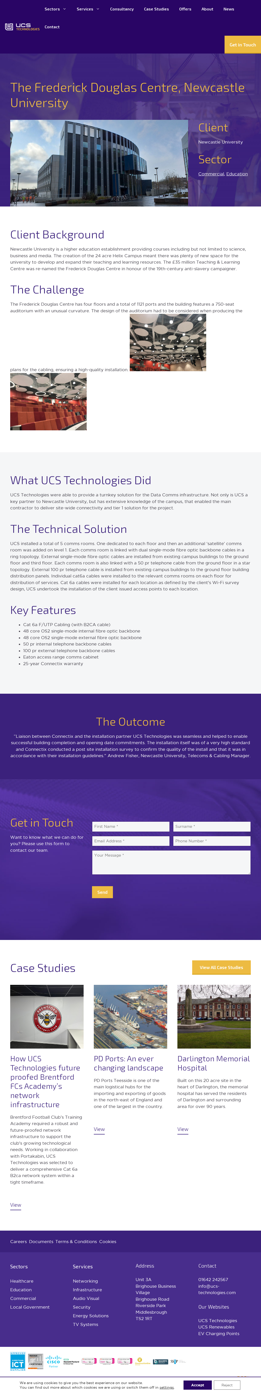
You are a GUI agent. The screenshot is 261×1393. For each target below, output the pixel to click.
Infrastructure (87, 1289)
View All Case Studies (221, 967)
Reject (227, 1385)
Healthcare (21, 1281)
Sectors (52, 8)
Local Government (30, 1307)
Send (102, 892)
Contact (52, 26)
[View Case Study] (47, 1097)
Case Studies (156, 8)
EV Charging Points (218, 1333)
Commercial (211, 173)
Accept (197, 1385)
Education (237, 173)
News (229, 8)
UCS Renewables (216, 1326)
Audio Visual (86, 1298)
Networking (85, 1281)
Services (85, 8)
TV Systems (85, 1324)
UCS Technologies (217, 1320)
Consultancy (122, 8)
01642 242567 (213, 1279)
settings (167, 1387)
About (207, 8)
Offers (185, 8)
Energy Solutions (91, 1315)
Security (81, 1307)
